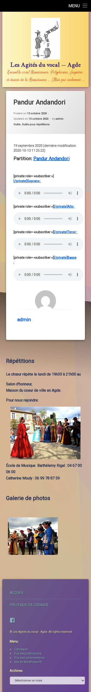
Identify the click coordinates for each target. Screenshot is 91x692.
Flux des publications (28, 653)
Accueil (17, 593)
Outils (17, 124)
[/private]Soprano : (27, 181)
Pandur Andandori (51, 158)
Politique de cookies (29, 605)
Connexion (21, 649)
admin (59, 118)
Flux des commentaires (29, 657)
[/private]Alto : (64, 206)
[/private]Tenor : (65, 232)
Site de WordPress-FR (28, 662)
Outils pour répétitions (35, 124)
